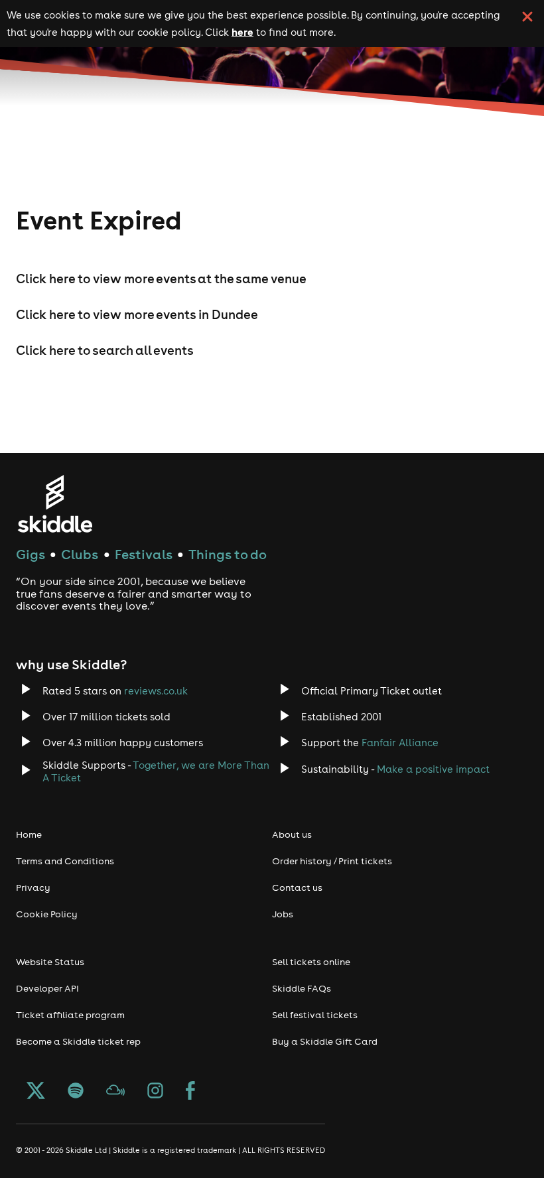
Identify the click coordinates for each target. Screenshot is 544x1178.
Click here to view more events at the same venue (161, 279)
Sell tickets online (311, 962)
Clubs (79, 554)
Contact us (297, 887)
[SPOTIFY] (76, 1092)
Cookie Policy (47, 914)
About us (292, 834)
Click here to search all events (105, 350)
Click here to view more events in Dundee (137, 314)
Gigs (30, 554)
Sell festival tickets (315, 1015)
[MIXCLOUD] (115, 1092)
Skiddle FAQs (301, 988)
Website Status (50, 962)
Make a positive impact (433, 769)
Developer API (47, 988)
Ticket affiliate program (70, 1015)
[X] (36, 1092)
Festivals (143, 554)
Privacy (33, 887)
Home (29, 834)
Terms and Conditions (65, 861)
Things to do (227, 554)
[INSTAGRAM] (155, 1092)
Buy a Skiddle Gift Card (324, 1041)
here (242, 31)
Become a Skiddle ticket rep (78, 1041)
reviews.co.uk (156, 691)
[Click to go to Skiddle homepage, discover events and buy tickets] (55, 503)
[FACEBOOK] (190, 1092)
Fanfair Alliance (400, 742)
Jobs (282, 914)
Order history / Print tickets (332, 861)
